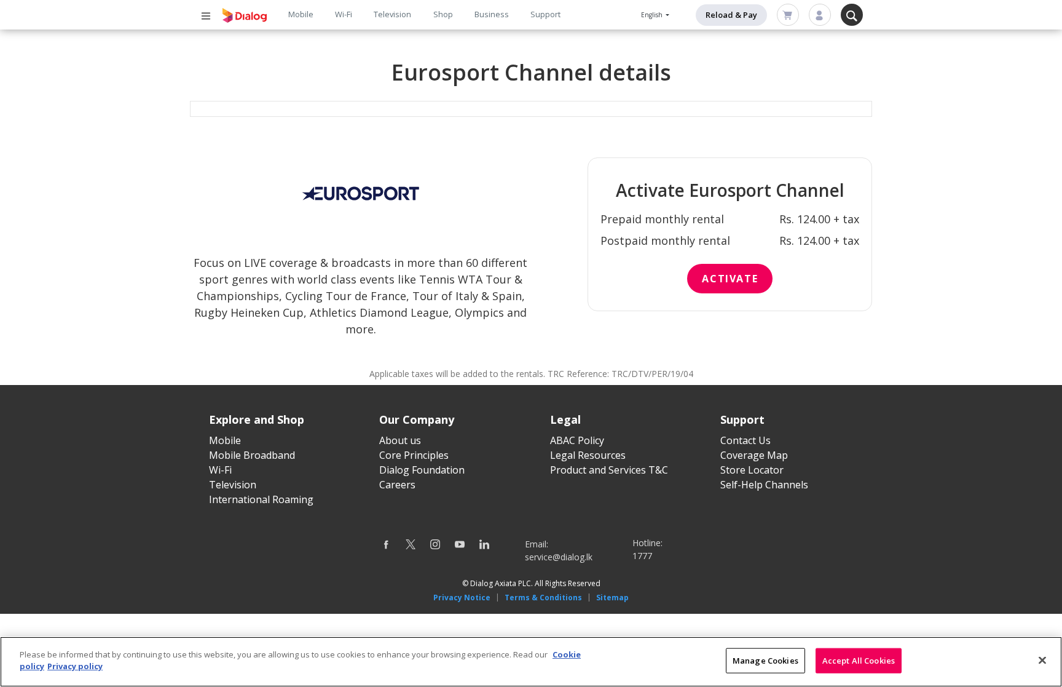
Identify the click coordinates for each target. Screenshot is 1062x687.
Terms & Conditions (543, 597)
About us (400, 440)
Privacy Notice (461, 597)
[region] (531, 662)
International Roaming (261, 499)
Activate (730, 278)
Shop (443, 14)
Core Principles (414, 455)
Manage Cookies (765, 660)
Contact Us (745, 440)
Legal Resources (588, 455)
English (652, 14)
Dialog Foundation (422, 470)
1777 (642, 556)
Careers (397, 484)
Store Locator (752, 470)
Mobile (300, 14)
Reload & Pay (731, 14)
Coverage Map (754, 455)
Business (491, 14)
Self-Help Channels (764, 484)
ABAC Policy (577, 440)
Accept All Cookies (858, 660)
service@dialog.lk (558, 557)
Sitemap (612, 597)
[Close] (1042, 659)
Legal (565, 419)
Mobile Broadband (252, 455)
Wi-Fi (343, 14)
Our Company (416, 419)
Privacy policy (75, 666)
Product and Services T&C (609, 470)
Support (545, 14)
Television (392, 14)
